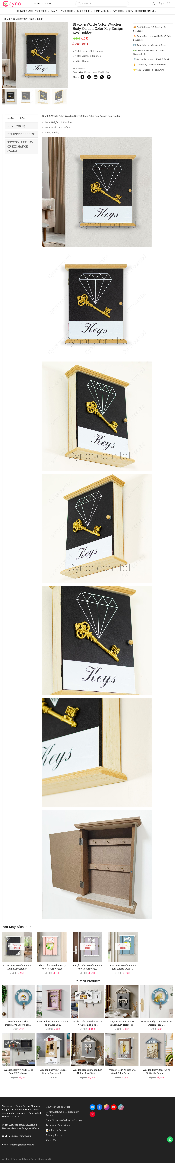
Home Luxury (101, 11)
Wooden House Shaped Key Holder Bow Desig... (87, 1071)
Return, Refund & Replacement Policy (62, 1113)
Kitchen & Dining (144, 11)
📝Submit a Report (56, 1130)
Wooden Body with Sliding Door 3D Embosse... (18, 1071)
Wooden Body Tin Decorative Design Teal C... (156, 1023)
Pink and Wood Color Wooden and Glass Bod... (53, 1023)
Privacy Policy (54, 1135)
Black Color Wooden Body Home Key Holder (17, 967)
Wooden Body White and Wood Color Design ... (122, 1071)
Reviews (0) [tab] (16, 126)
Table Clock (83, 11)
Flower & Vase (25, 11)
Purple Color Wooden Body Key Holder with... (87, 967)
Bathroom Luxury (123, 11)
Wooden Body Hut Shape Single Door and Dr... (53, 1071)
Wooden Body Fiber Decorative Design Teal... (18, 1023)
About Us (51, 1140)
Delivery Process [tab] (21, 134)
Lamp (54, 11)
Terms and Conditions (58, 1125)
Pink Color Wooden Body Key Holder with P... (52, 967)
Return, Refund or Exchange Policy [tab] (20, 146)
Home (7, 19)
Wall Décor (67, 11)
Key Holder (36, 19)
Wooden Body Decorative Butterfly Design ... (156, 1071)
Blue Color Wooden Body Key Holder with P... (122, 967)
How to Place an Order (58, 1106)
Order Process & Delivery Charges (64, 1120)
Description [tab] (16, 118)
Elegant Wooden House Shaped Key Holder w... (122, 1023)
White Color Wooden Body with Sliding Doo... (87, 1023)
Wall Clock (41, 11)
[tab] (21, 117)
